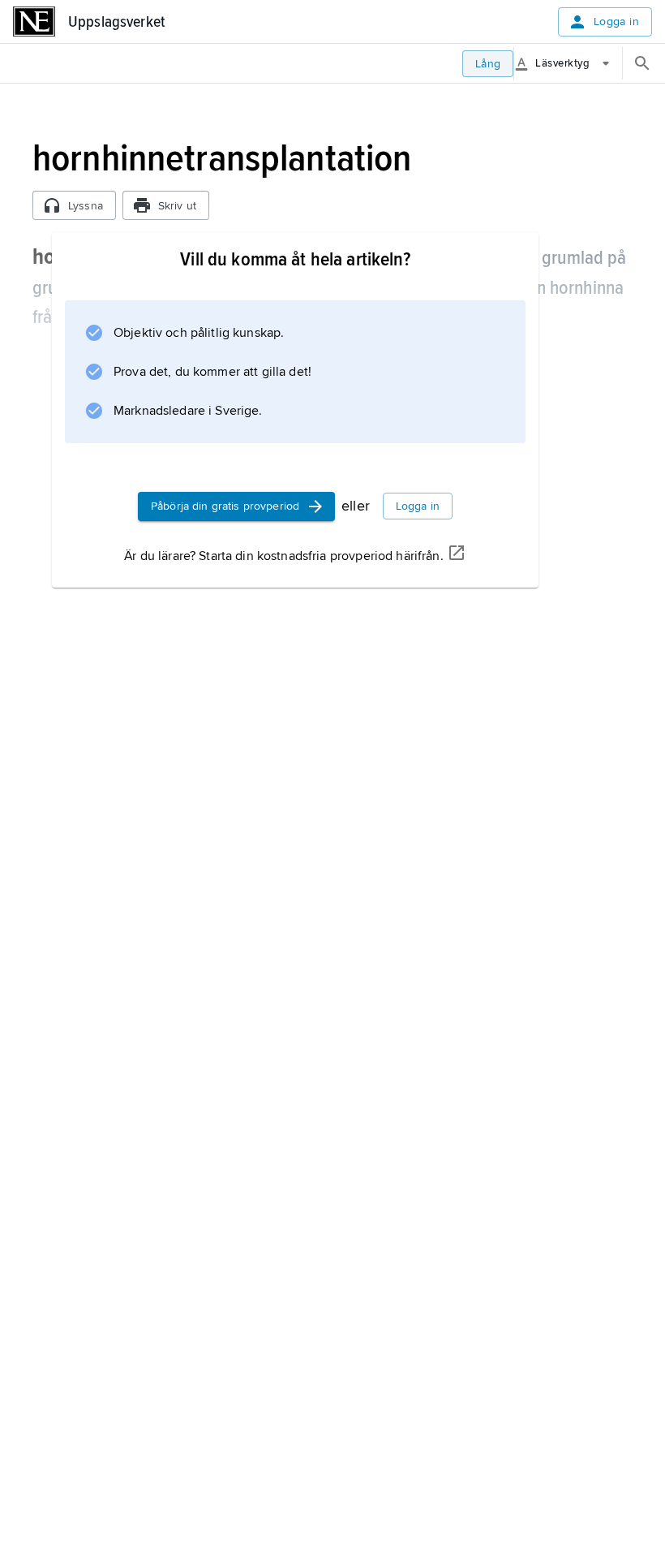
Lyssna (85, 206)
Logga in (616, 21)
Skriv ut (177, 206)
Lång (488, 64)
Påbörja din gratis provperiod (225, 506)
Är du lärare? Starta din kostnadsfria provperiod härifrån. (283, 556)
